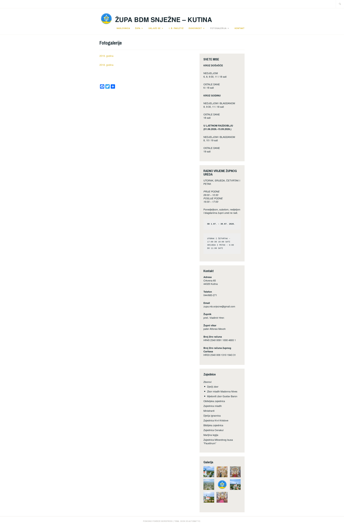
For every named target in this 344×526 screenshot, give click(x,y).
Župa (137, 28)
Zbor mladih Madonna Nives (222, 391)
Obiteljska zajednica (214, 401)
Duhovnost (195, 28)
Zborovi (207, 382)
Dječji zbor (212, 386)
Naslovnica (123, 28)
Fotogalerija (218, 28)
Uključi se (154, 28)
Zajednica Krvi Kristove (215, 420)
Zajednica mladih (212, 406)
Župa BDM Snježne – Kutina (163, 19)
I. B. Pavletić (176, 28)
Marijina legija (210, 435)
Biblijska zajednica (213, 425)
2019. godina (106, 55)
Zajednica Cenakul (213, 430)
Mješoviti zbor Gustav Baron (222, 396)
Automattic (194, 521)
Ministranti (208, 410)
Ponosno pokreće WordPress (158, 521)
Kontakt (240, 28)
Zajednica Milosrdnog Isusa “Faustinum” (218, 441)
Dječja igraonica (212, 415)
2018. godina (106, 64)
